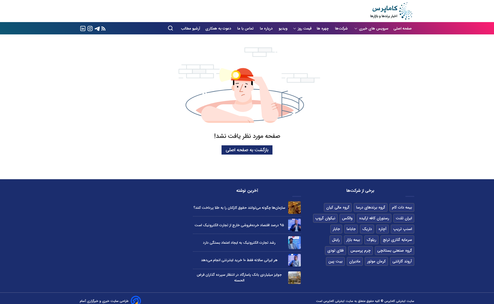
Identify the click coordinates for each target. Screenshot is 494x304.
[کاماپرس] (391, 11)
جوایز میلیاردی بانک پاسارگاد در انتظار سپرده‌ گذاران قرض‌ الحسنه (239, 277)
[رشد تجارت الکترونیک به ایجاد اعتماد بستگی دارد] (294, 242)
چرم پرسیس (360, 251)
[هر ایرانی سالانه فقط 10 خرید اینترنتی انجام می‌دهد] (294, 260)
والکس (347, 218)
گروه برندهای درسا (370, 207)
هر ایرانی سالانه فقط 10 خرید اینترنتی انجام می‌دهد (239, 260)
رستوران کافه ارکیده (374, 218)
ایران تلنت (404, 218)
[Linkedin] (83, 28)
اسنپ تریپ (402, 229)
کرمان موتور (376, 261)
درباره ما (267, 28)
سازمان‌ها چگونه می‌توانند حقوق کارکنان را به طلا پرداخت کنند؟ (239, 208)
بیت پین (335, 261)
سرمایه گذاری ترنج (397, 240)
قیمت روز (305, 28)
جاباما (351, 229)
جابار (336, 229)
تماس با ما (246, 28)
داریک (367, 229)
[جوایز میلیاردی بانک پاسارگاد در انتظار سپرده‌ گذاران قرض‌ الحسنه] (294, 277)
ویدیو (283, 28)
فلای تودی (335, 251)
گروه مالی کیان (337, 207)
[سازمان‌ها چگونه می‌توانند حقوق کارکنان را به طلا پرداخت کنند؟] (294, 207)
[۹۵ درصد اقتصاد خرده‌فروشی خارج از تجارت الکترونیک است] (294, 225)
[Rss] (103, 28)
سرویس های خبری (373, 28)
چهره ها (323, 28)
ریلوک (371, 240)
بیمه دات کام (402, 207)
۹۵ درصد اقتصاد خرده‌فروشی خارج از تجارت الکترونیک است (239, 225)
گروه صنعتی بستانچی (394, 251)
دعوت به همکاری (218, 28)
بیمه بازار (353, 240)
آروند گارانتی (402, 261)
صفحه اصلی (402, 28)
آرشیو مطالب (190, 28)
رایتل (336, 240)
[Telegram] (97, 28)
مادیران (354, 261)
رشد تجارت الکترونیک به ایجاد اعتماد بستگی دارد (239, 242)
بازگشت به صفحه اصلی (247, 150)
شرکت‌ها (342, 28)
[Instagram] (90, 28)
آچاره (382, 229)
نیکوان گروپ (325, 218)
